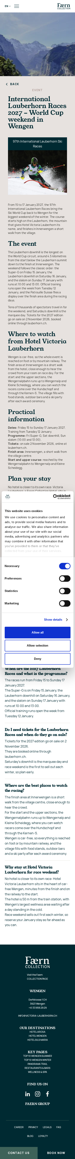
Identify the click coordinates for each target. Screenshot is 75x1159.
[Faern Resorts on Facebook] (48, 1094)
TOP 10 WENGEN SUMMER (37, 1056)
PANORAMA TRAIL (37, 1064)
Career (19, 1127)
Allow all (38, 632)
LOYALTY (43, 1136)
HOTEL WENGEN (37, 1036)
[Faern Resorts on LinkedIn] (28, 1094)
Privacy (33, 1127)
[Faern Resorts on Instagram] (38, 1094)
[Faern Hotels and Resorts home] (63, 6)
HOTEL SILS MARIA (37, 1040)
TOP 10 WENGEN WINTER (37, 1060)
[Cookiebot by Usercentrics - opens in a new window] (53, 496)
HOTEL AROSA (37, 1032)
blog (30, 1136)
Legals (47, 1127)
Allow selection (37, 645)
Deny (37, 658)
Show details (53, 619)
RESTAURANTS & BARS (37, 1068)
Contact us (19, 1153)
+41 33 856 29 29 (38, 1007)
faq (58, 1127)
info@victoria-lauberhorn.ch (37, 1015)
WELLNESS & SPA (37, 1072)
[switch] (64, 578)
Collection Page (37, 978)
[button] (7, 6)
